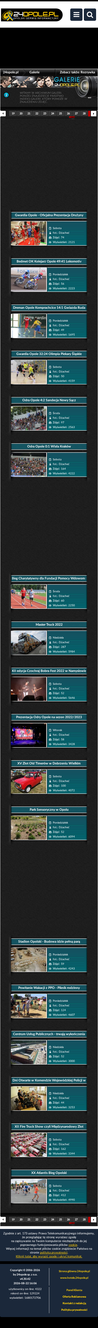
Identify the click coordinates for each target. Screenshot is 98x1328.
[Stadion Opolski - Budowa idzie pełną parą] (28, 960)
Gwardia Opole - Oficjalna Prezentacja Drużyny (49, 215)
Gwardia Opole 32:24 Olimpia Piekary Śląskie (49, 354)
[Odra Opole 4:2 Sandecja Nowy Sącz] (28, 418)
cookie (73, 1244)
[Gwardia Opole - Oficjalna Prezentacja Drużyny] (28, 233)
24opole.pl (11, 72)
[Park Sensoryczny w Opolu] (28, 828)
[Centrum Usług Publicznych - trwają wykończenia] (28, 1052)
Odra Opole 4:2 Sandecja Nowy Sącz (49, 400)
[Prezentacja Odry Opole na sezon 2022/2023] (28, 735)
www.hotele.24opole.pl (74, 1278)
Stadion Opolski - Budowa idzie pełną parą (49, 941)
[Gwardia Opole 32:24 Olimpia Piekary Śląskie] (28, 372)
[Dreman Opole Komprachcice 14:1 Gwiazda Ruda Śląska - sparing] (28, 326)
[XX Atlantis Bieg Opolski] (28, 1191)
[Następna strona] (93, 113)
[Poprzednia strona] (4, 115)
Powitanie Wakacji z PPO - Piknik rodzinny (49, 987)
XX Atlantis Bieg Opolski (49, 1172)
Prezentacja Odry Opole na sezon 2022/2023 (49, 717)
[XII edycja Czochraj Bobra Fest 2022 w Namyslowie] (28, 689)
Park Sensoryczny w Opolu (49, 809)
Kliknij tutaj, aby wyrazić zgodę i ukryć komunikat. (49, 1256)
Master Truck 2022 (49, 624)
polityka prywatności (54, 1252)
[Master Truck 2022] (28, 643)
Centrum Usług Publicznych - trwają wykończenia (49, 1034)
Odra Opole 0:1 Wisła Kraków (49, 446)
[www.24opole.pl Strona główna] (32, 17)
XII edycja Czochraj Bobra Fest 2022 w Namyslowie (49, 670)
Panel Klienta (74, 1290)
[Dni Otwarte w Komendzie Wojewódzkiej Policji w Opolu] (28, 1098)
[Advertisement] (49, 161)
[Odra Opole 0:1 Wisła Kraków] (28, 465)
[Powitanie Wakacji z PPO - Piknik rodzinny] (28, 1006)
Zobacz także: (77, 72)
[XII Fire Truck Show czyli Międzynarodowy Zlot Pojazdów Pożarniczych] (28, 1145)
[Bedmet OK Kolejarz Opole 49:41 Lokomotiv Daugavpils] (28, 279)
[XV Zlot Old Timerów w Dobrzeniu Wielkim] (28, 781)
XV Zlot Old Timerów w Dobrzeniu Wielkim (49, 763)
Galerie (34, 72)
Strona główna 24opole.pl (74, 1271)
